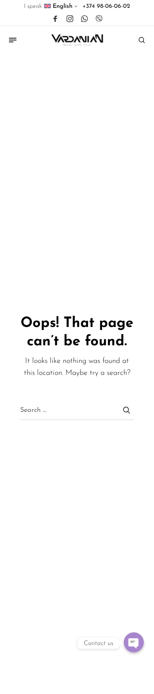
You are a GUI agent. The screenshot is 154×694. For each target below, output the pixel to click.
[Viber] (99, 19)
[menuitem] (61, 8)
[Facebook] (55, 19)
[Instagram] (70, 19)
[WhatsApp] (84, 19)
